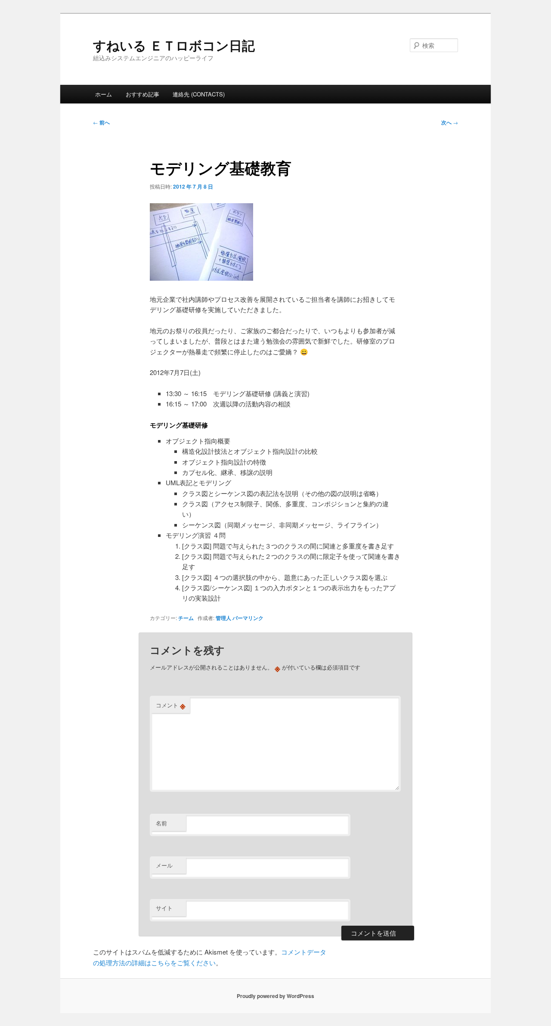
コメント (171, 705)
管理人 (223, 618)
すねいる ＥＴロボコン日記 (174, 45)
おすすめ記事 (142, 94)
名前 (161, 823)
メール (164, 865)
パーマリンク (247, 618)
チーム (186, 618)
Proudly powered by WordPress (275, 996)
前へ (101, 122)
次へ (449, 122)
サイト (164, 908)
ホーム (103, 94)
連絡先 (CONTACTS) (199, 94)
